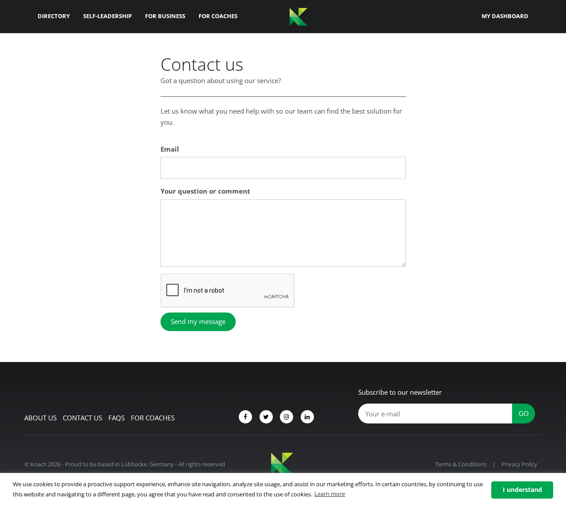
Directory (54, 16)
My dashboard (505, 16)
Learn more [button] (329, 494)
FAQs (116, 417)
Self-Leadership (107, 16)
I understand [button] (522, 489)
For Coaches (218, 16)
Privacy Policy (519, 464)
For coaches (153, 417)
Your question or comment (205, 191)
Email (170, 149)
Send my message (198, 321)
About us (40, 417)
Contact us (82, 417)
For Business (165, 16)
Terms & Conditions (461, 464)
